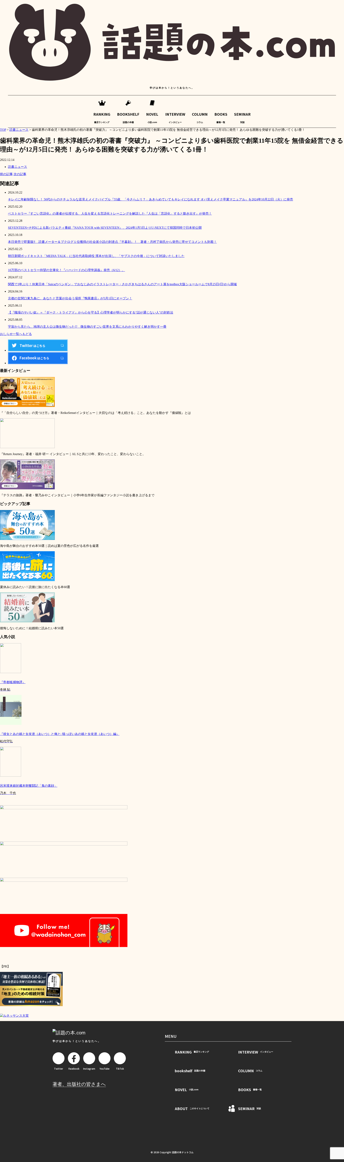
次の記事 (20, 174)
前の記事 (6, 174)
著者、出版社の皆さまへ (79, 1084)
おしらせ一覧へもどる (16, 334)
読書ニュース (17, 166)
